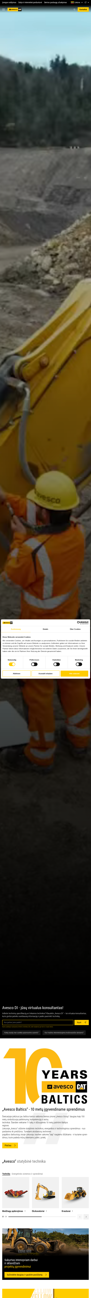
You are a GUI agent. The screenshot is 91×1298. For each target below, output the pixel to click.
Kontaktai (83, 9)
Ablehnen (16, 674)
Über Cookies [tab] (75, 629)
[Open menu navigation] (3, 9)
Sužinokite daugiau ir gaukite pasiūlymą (24, 1274)
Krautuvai (66, 1211)
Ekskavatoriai (38, 1211)
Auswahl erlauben (45, 674)
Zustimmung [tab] (16, 629)
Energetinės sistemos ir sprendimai (27, 1173)
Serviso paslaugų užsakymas (55, 2)
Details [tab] (45, 629)
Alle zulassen (74, 674)
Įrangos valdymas (9, 2)
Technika (6, 1173)
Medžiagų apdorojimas (12, 1211)
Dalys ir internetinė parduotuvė (30, 2)
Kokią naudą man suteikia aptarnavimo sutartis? (21, 1033)
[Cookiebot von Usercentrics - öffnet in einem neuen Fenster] (78, 622)
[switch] (34, 664)
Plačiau (8, 1145)
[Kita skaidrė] (86, 1216)
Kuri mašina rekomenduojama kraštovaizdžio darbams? (64, 1033)
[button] (74, 9)
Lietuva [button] (77, 2)
